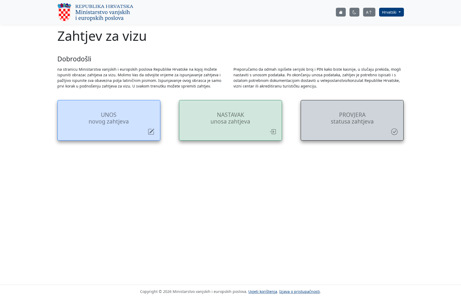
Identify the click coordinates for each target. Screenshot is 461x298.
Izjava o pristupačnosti (299, 291)
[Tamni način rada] (354, 12)
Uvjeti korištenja (262, 291)
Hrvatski (390, 12)
